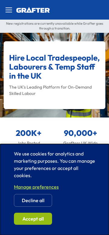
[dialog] (54, 189)
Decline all (33, 200)
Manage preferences (36, 187)
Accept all (33, 219)
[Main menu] (8, 10)
